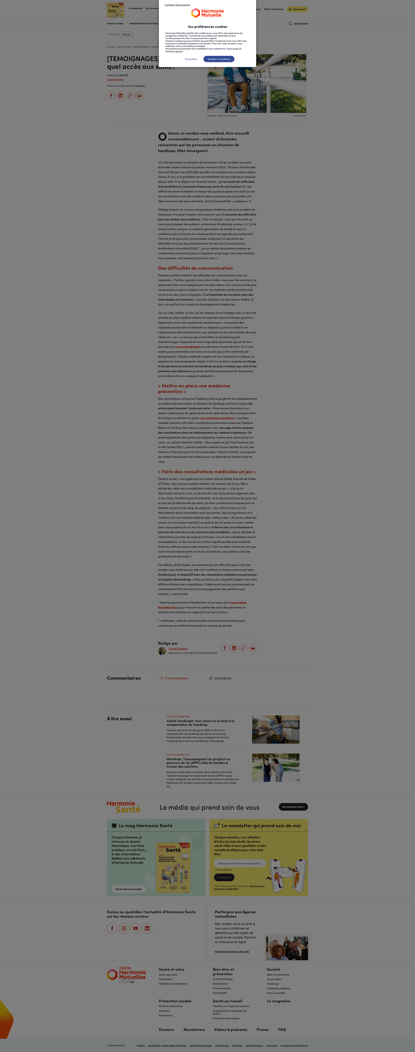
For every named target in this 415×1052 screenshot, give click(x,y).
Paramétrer (191, 59)
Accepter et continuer (219, 59)
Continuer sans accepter (177, 4)
